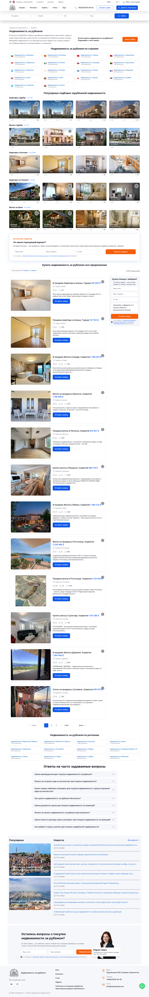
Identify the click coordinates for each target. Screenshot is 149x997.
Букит (19, 226)
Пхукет (18, 199)
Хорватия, (58, 360)
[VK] (11, 984)
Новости (59, 840)
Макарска (65, 471)
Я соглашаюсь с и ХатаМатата (124, 322)
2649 (66, 725)
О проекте (39, 2)
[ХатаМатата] (14, 973)
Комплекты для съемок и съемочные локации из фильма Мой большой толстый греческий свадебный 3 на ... (96, 845)
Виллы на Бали (16, 207)
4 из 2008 (32, 153)
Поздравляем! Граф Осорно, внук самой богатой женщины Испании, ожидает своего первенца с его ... (94, 874)
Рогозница (65, 548)
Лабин (64, 508)
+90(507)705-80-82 (114, 979)
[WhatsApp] (142, 986)
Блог (57, 970)
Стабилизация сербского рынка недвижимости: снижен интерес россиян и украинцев (87, 912)
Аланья (17, 172)
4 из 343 (30, 98)
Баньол (64, 400)
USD (108, 2)
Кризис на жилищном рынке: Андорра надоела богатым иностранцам (81, 855)
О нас (57, 978)
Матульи (65, 434)
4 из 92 (32, 180)
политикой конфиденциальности (60, 256)
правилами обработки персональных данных (36, 256)
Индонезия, (13, 226)
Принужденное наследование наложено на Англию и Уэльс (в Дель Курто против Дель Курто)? (91, 902)
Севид (64, 360)
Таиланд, (13, 199)
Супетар (65, 619)
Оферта (60, 2)
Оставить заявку (105, 8)
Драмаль (65, 659)
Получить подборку (121, 252)
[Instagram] (17, 984)
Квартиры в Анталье (18, 152)
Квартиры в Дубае (17, 98)
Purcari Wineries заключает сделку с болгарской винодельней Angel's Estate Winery (86, 883)
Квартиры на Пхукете (19, 180)
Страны (22, 8)
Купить (45, 8)
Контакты (51, 2)
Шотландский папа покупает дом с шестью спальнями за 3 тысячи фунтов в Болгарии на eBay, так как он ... (95, 864)
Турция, (12, 172)
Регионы (33, 8)
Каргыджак (118, 172)
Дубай (15, 117)
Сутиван (65, 693)
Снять (55, 8)
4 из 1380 (27, 207)
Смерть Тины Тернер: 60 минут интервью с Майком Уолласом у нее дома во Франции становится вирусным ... (97, 893)
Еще (64, 8)
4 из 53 (26, 125)
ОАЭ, (12, 117)
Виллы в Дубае (16, 125)
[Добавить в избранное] (102, 281)
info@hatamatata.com (115, 986)
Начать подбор (130, 39)
